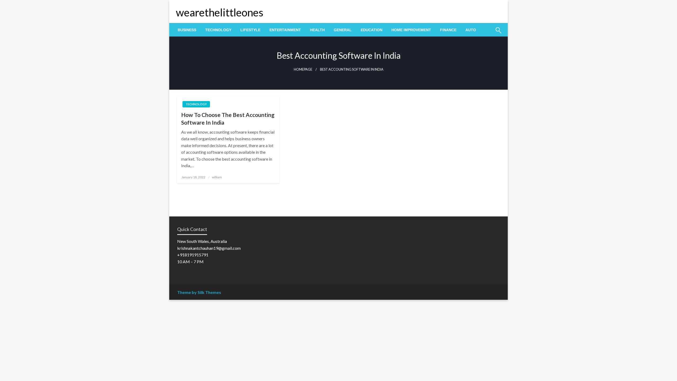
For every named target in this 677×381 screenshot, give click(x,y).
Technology (218, 30)
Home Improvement (411, 30)
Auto (470, 30)
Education (371, 30)
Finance (448, 30)
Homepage (303, 69)
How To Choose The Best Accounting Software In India (228, 118)
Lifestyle (250, 30)
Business (187, 30)
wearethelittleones (219, 12)
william (217, 177)
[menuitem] (187, 30)
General (343, 30)
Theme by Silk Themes (199, 292)
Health (317, 30)
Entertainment (285, 30)
